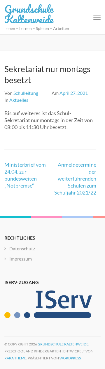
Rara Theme (15, 358)
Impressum (20, 258)
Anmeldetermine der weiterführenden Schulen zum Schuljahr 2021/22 (75, 178)
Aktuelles (18, 100)
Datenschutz (22, 248)
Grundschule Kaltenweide (28, 14)
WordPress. (71, 358)
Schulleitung (25, 93)
